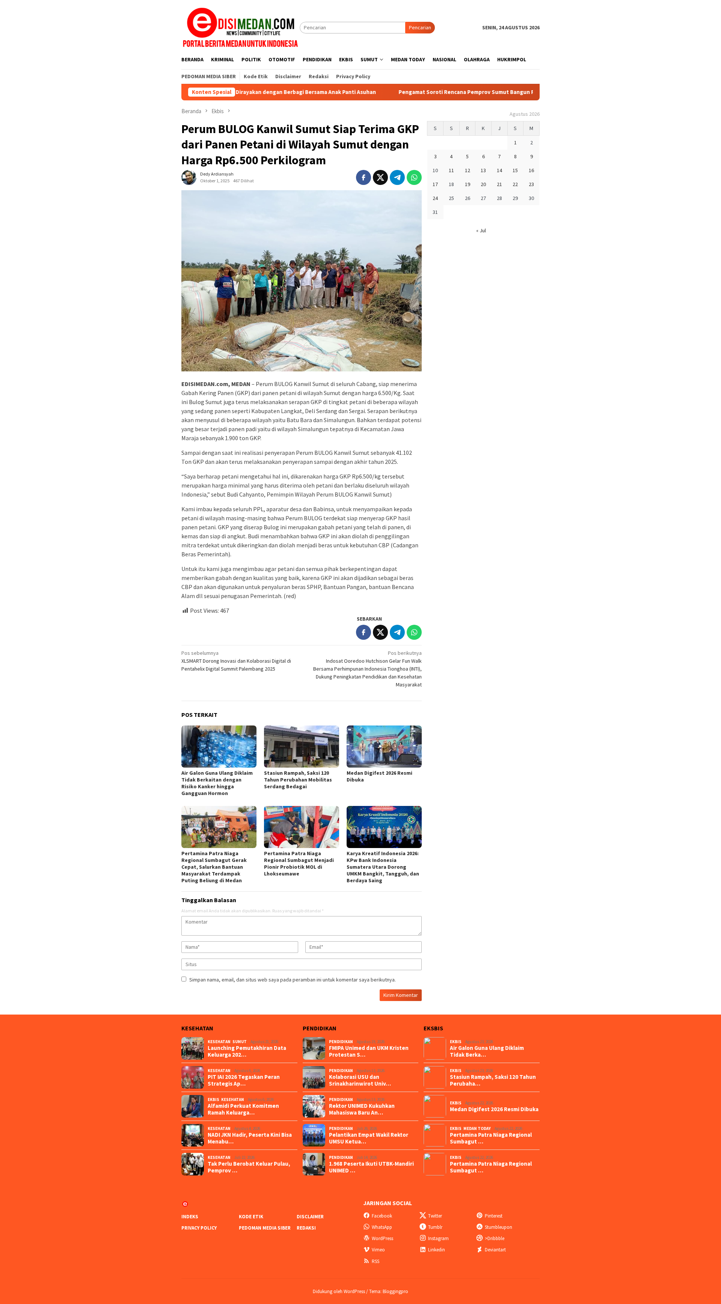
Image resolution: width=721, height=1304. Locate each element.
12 (467, 170)
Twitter (435, 1216)
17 (435, 184)
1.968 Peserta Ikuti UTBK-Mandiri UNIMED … (371, 1167)
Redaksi (306, 1228)
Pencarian (420, 27)
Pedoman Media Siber (265, 1228)
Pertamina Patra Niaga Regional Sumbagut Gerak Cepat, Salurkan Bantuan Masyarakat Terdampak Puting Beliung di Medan (214, 867)
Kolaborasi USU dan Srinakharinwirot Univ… (360, 1080)
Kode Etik (251, 1216)
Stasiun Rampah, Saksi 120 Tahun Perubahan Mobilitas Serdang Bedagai (298, 779)
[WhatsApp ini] (414, 177)
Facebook (382, 1216)
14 (499, 170)
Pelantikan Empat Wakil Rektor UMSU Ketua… (368, 1138)
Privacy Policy (199, 1228)
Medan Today (477, 1128)
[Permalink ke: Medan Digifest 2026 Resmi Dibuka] (384, 746)
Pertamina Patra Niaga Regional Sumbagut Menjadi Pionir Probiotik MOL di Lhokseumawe (299, 863)
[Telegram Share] (397, 177)
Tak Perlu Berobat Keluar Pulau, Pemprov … (249, 1167)
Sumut (239, 1041)
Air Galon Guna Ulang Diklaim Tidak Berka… (487, 1051)
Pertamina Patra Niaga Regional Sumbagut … (491, 1138)
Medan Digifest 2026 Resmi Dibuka (494, 1109)
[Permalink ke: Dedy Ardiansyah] (188, 177)
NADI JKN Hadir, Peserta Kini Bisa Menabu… (250, 1138)
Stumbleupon (498, 1227)
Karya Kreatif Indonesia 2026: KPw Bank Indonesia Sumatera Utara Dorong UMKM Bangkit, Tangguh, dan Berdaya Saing (383, 867)
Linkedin (436, 1249)
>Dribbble (494, 1238)
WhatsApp (382, 1227)
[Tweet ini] (380, 177)
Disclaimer (310, 1216)
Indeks (189, 1216)
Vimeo (378, 1249)
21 (499, 184)
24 (435, 198)
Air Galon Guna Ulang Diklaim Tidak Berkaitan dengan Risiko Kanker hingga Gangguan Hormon (217, 783)
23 (531, 184)
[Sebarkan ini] (363, 177)
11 (451, 170)
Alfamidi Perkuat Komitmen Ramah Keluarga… (243, 1109)
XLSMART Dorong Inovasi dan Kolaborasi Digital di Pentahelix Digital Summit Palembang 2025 (236, 661)
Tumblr (435, 1227)
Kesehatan (219, 1041)
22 (515, 184)
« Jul (481, 230)
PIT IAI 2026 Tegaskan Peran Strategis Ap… (244, 1080)
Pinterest (493, 1216)
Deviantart (495, 1249)
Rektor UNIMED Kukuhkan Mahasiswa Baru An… (362, 1109)
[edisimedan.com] (240, 27)
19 (467, 184)
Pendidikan (341, 1041)
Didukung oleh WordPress (339, 1291)
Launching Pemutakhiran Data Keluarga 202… (247, 1051)
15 (515, 170)
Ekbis (213, 1099)
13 (483, 170)
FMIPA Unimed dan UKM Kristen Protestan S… (369, 1051)
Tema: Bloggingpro (388, 1291)
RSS (375, 1261)
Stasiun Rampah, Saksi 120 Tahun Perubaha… (493, 1080)
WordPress (382, 1238)
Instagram (438, 1238)
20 (483, 184)
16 (531, 170)
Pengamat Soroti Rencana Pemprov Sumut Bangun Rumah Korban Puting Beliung (456, 92)
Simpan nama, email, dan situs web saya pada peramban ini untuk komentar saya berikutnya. (292, 979)
